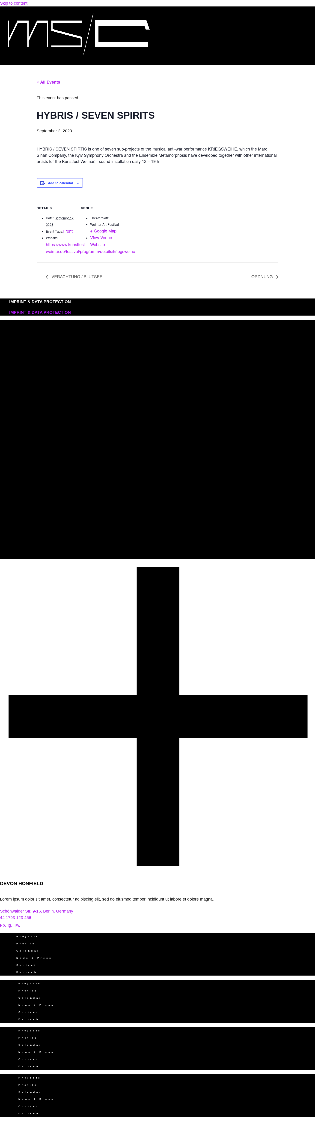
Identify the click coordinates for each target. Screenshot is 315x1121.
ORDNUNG (262, 276)
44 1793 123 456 (15, 917)
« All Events (48, 82)
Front (68, 231)
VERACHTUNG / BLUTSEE (76, 276)
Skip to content (13, 3)
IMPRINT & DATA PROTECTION (40, 301)
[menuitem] (162, 972)
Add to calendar (60, 183)
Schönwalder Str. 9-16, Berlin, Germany (36, 911)
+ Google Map (103, 231)
